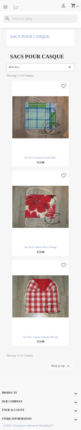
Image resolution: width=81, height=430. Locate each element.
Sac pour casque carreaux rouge (40, 337)
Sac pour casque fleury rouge (41, 247)
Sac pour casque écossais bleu (40, 157)
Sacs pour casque (30, 36)
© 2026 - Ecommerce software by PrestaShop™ (28, 425)
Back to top (61, 366)
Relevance (40, 67)
